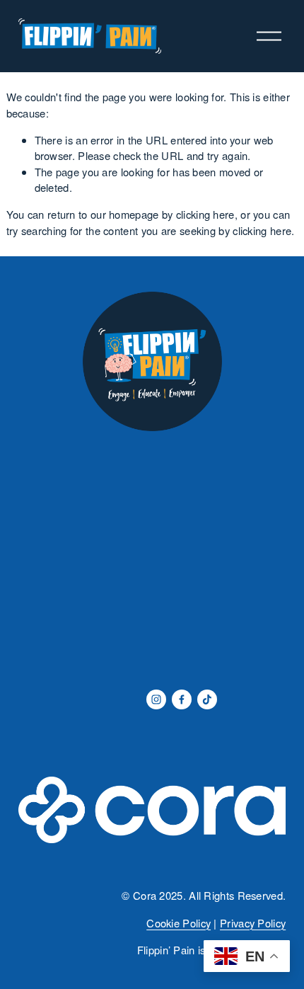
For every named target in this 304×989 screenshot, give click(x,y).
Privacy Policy (253, 922)
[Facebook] (182, 699)
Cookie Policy (178, 922)
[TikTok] (207, 699)
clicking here (205, 214)
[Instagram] (156, 699)
